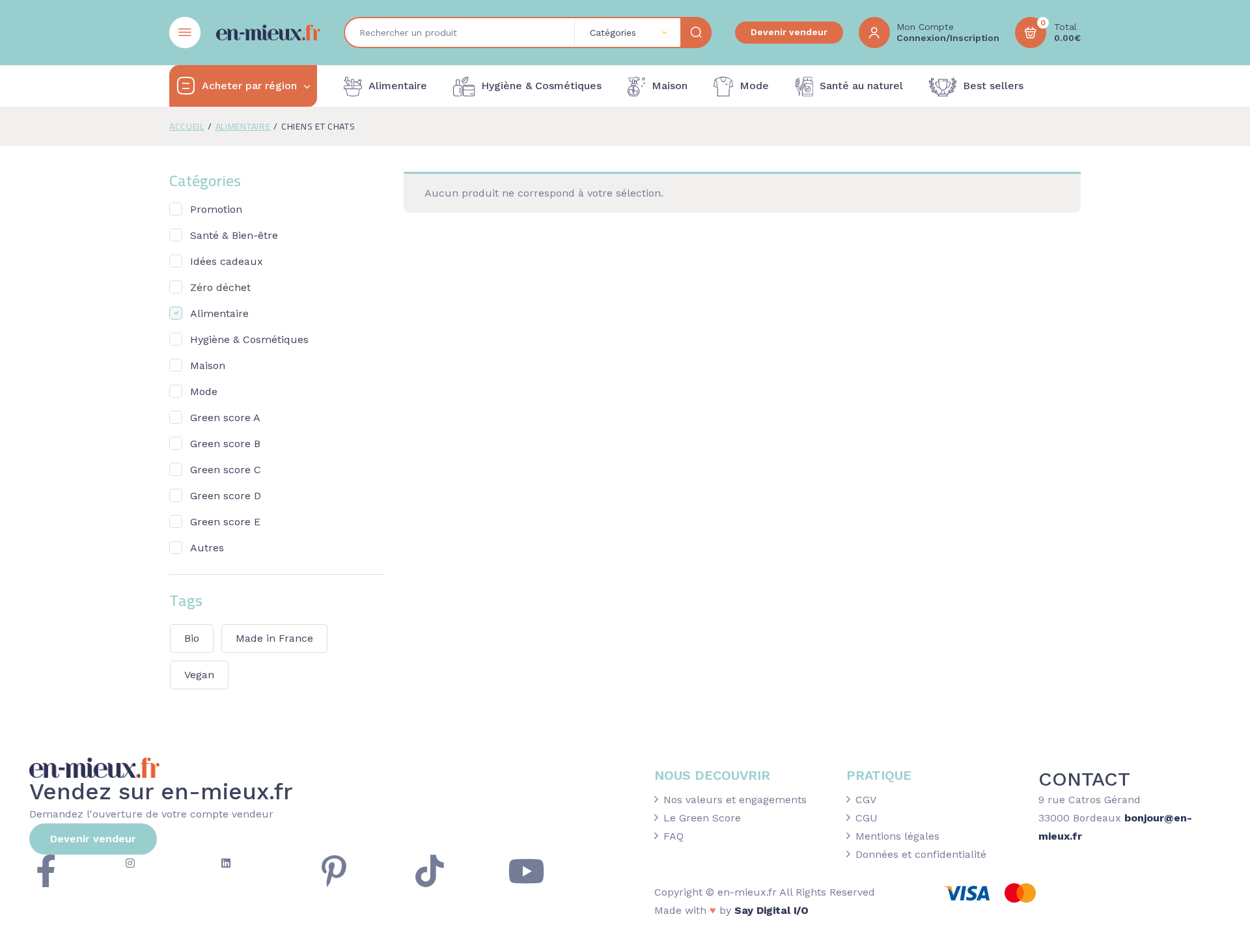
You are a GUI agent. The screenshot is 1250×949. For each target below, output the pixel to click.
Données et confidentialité (920, 854)
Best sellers (993, 85)
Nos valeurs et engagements (735, 799)
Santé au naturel (861, 85)
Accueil (186, 126)
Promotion (216, 209)
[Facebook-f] (45, 871)
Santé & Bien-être (234, 235)
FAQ (673, 836)
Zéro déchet (220, 287)
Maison (670, 85)
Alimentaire (397, 85)
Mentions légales (897, 836)
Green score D (225, 495)
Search (696, 32)
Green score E (225, 522)
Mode (754, 85)
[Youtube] (526, 871)
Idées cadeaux (226, 261)
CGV (865, 799)
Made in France (274, 638)
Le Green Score (702, 818)
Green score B (225, 443)
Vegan (199, 674)
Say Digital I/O (771, 910)
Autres (207, 548)
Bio (191, 638)
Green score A (225, 417)
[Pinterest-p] (334, 871)
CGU (866, 818)
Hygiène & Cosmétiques (541, 85)
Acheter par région (249, 85)
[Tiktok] (429, 871)
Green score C (225, 469)
